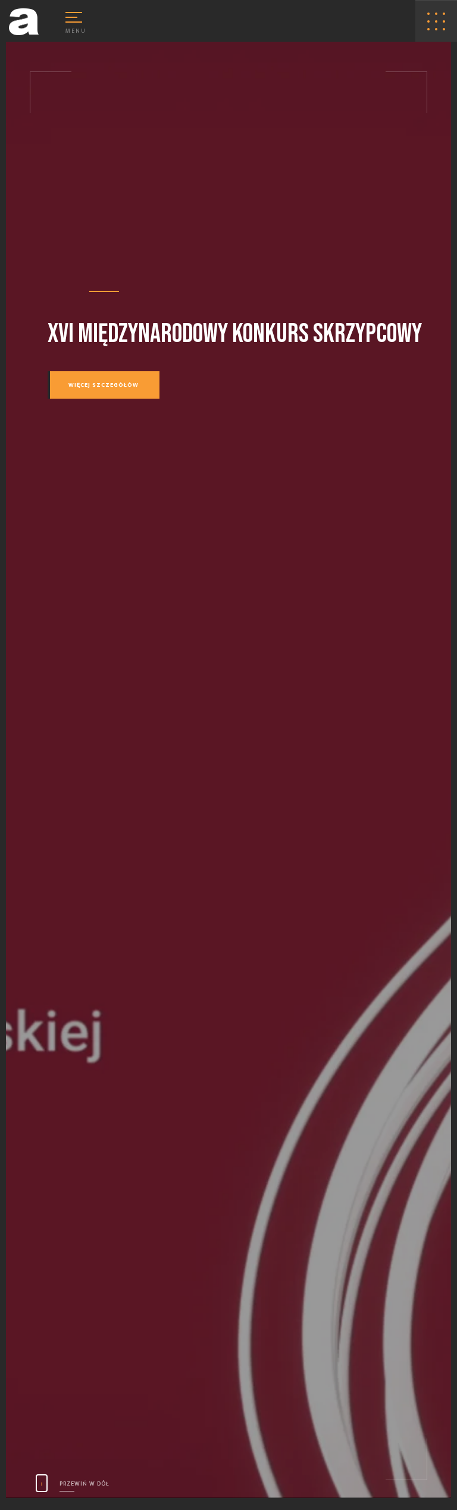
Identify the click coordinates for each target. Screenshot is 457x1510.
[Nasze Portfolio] (436, 21)
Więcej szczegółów (103, 385)
